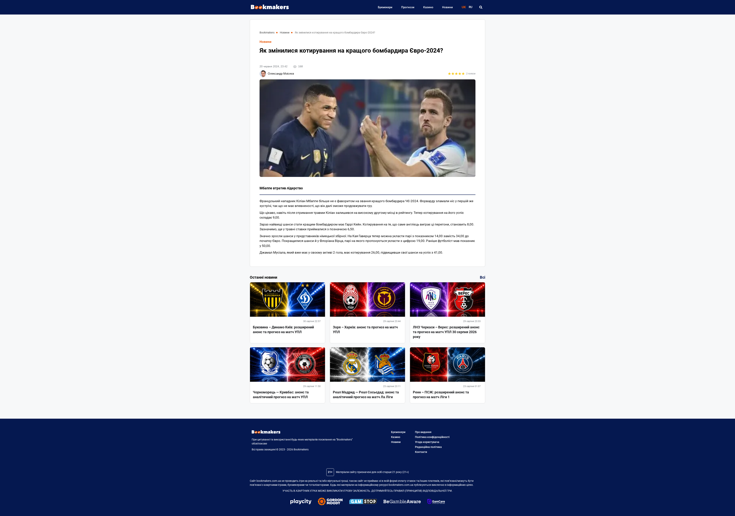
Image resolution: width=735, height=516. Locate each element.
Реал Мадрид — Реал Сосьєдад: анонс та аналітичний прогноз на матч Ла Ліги (366, 394)
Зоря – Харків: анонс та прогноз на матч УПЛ (365, 329)
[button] (481, 7)
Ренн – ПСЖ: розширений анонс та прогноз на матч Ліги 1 (441, 394)
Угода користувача (427, 442)
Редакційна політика (428, 446)
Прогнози (407, 7)
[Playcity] (300, 502)
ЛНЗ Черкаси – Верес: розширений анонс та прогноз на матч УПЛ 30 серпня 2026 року (446, 332)
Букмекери (385, 7)
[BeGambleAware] (402, 502)
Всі (482, 277)
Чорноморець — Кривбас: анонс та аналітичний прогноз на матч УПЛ (281, 394)
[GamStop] (363, 502)
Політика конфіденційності (432, 437)
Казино (428, 7)
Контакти (421, 451)
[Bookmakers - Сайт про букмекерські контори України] (268, 7)
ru (470, 7)
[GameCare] (436, 502)
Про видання (423, 432)
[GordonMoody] (330, 502)
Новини (447, 7)
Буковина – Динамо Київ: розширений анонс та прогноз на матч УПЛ (283, 329)
